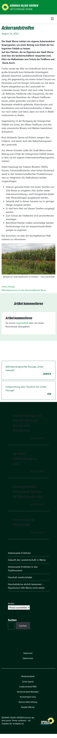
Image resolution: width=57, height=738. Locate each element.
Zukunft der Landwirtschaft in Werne (27, 559)
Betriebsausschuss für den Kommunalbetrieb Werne (24, 290)
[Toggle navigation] (52, 18)
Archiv (11, 603)
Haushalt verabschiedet (20, 577)
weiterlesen (37, 438)
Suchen (12, 620)
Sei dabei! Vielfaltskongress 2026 (25, 458)
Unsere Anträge (8, 286)
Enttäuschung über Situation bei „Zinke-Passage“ (28, 390)
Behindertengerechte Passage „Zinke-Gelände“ (28, 370)
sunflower (22, 720)
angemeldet (22, 322)
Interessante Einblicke (19, 552)
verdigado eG (18, 723)
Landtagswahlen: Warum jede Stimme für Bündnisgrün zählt (28, 491)
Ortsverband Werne (21, 9)
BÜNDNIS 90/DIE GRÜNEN (24, 5)
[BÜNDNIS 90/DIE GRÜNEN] (5, 7)
